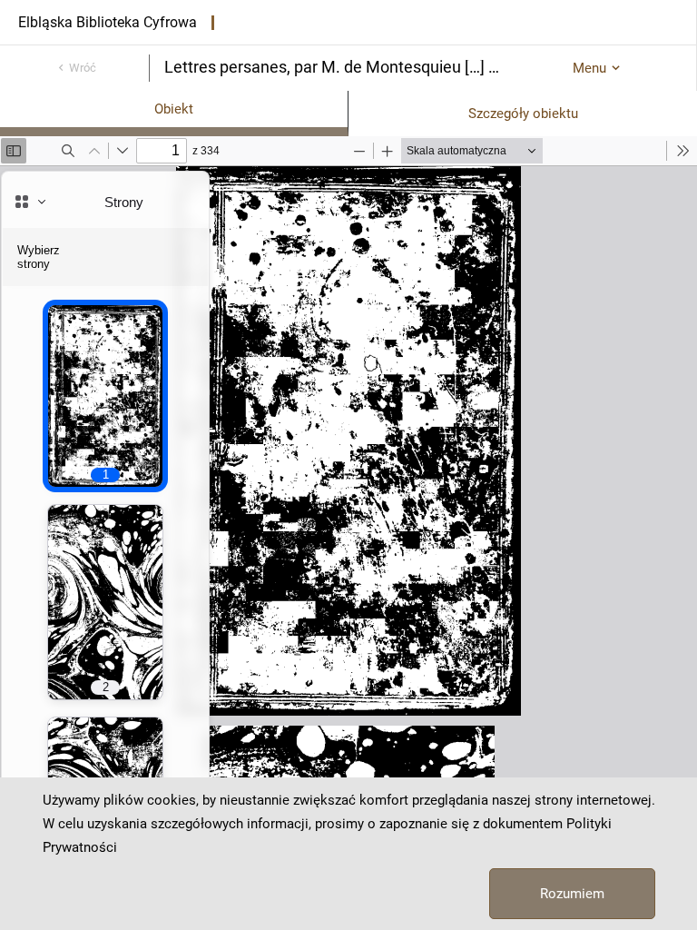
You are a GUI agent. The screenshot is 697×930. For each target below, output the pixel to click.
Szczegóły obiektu (523, 113)
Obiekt (173, 109)
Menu (589, 68)
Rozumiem (572, 893)
